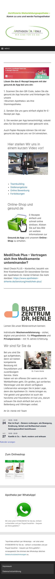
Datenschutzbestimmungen (15, 554)
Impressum (7, 566)
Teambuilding (17, 184)
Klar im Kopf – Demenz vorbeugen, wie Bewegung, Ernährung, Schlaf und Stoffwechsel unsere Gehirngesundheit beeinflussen (30, 426)
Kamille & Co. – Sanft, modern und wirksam (27, 436)
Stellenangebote (18, 187)
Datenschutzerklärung (12, 571)
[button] (7, 48)
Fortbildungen (17, 193)
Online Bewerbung (19, 190)
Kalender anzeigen (7, 442)
